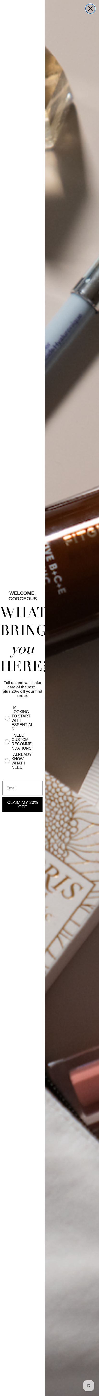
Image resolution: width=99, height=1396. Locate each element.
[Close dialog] (90, 8)
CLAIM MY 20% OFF (22, 804)
